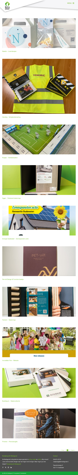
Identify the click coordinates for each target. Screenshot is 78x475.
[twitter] (5, 467)
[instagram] (8, 467)
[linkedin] (11, 467)
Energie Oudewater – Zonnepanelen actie (15, 239)
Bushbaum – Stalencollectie (11, 401)
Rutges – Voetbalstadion (10, 158)
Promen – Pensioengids (9, 442)
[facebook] (3, 467)
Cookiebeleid (23, 473)
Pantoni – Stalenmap (9, 320)
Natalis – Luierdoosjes (9, 51)
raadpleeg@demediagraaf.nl (60, 461)
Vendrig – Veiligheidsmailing (11, 117)
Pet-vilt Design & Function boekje (13, 279)
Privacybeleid (16, 473)
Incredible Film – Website (10, 360)
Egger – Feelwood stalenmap (11, 198)
